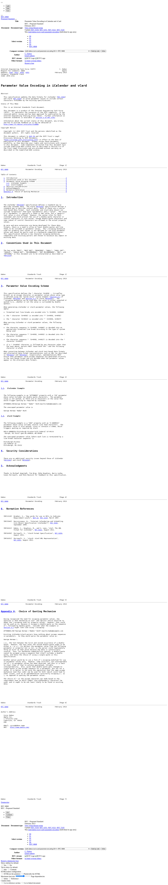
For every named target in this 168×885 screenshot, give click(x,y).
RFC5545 (20, 205)
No (11, 865)
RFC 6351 (43, 30)
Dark (7, 8)
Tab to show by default (9, 867)
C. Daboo (28, 54)
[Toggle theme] (2, 2)
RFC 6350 (35, 30)
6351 (27, 72)
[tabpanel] (84, 841)
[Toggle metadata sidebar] (2, 15)
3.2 (7, 185)
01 (30, 38)
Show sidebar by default (9, 863)
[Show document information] (16, 19)
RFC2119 (8, 255)
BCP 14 (35, 518)
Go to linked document (32, 883)
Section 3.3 (31, 298)
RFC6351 (23, 355)
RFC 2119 (44, 518)
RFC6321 (10, 355)
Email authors (30, 56)
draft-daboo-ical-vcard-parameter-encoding (43, 32)
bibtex (39, 61)
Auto (7, 11)
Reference (15, 879)
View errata (29, 28)
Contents (13, 870)
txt (26, 61)
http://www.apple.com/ (19, 727)
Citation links (6, 881)
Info (5, 870)
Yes (5, 865)
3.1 (7, 183)
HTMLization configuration (11, 872)
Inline (103, 51)
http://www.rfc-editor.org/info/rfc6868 (21, 124)
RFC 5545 (60, 30)
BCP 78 (32, 136)
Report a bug (29, 63)
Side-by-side (95, 51)
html (29, 61)
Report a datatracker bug (10, 861)
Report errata (38, 28)
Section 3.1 (55, 297)
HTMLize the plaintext (12, 874)
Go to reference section (12, 883)
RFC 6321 (52, 30)
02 (30, 40)
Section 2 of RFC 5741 (45, 117)
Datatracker (5, 802)
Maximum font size (8, 876)
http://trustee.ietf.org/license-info (21, 140)
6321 (16, 72)
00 (30, 36)
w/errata (34, 61)
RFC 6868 (8, 18)
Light (8, 6)
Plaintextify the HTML (32, 874)
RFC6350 (40, 206)
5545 (11, 72)
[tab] (7, 812)
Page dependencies (38, 876)
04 (30, 44)
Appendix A (8, 192)
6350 (22, 72)
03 (30, 42)
